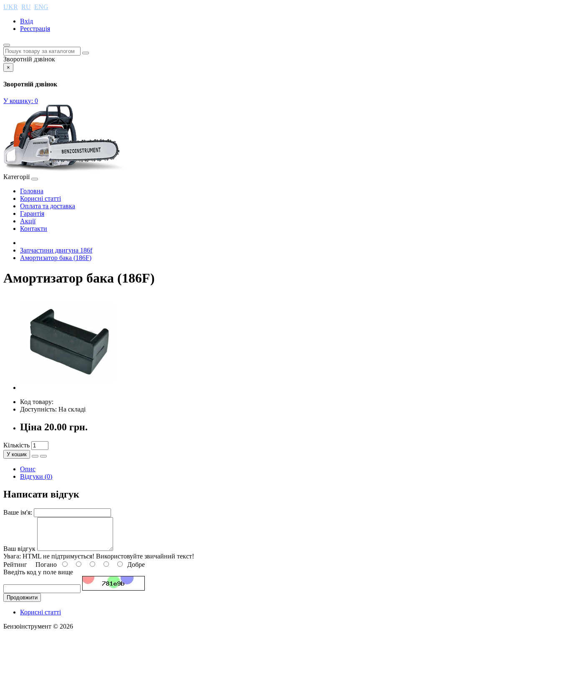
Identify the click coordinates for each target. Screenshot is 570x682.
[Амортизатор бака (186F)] (67, 387)
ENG (41, 6)
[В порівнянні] (43, 456)
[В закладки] (35, 456)
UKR (10, 6)
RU (26, 6)
